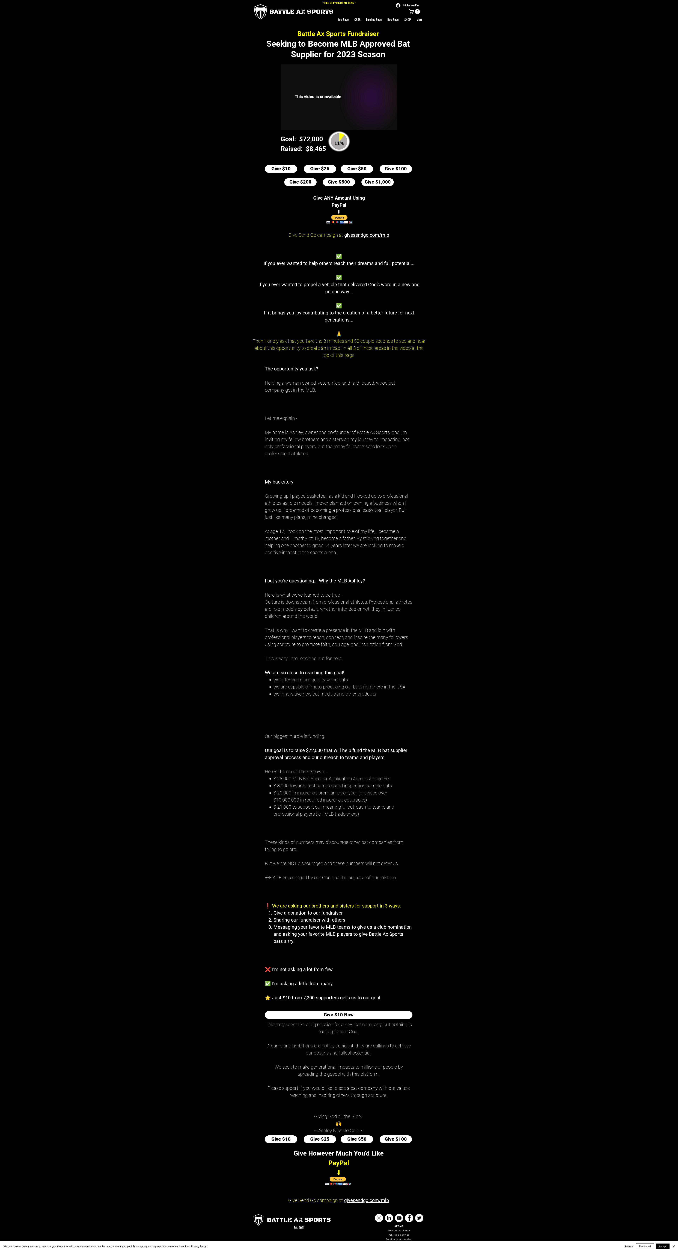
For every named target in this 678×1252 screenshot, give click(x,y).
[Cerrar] (674, 1246)
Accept (663, 1246)
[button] (408, 19)
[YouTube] (399, 1218)
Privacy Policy (198, 1246)
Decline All (645, 1246)
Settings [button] (628, 1246)
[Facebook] (409, 1218)
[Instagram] (379, 1218)
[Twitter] (419, 1218)
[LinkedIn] (389, 1218)
